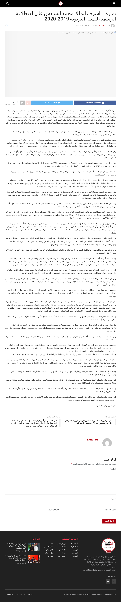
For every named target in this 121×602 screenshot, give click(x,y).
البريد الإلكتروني (52, 509)
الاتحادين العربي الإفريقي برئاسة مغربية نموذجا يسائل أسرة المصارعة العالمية (15, 558)
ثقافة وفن (62, 550)
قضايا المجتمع (48, 547)
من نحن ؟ (29, 594)
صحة (63, 553)
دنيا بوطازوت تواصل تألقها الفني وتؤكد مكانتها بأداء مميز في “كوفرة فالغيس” (15, 546)
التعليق (113, 469)
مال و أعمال (49, 553)
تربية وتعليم (61, 544)
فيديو (51, 544)
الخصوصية (9, 594)
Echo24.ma (103, 25)
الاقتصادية (74, 547)
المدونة (78, 25)
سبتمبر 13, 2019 (88, 25)
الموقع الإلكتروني (110, 509)
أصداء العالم (74, 544)
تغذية (63, 547)
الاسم (113, 499)
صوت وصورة (61, 556)
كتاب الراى (49, 550)
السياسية (75, 553)
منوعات (50, 556)
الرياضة (75, 550)
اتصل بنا (19, 594)
